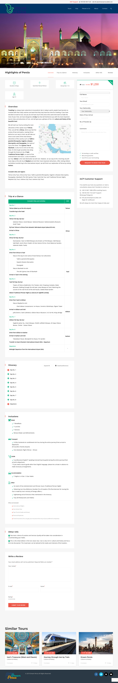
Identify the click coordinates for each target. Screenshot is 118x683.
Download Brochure (62, 365)
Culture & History (12, 659)
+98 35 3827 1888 (87, 190)
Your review (12, 566)
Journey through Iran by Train (56, 657)
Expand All (47, 365)
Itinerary (75, 72)
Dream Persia (86, 657)
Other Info (99, 72)
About (96, 8)
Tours (69, 8)
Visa (76, 8)
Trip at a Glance (61, 72)
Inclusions (87, 72)
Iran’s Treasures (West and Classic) (22, 657)
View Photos (14, 63)
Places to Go (86, 8)
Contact (104, 8)
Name (43, 586)
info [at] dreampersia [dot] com (91, 198)
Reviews (110, 72)
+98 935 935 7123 (87, 193)
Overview (51, 72)
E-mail (10, 586)
